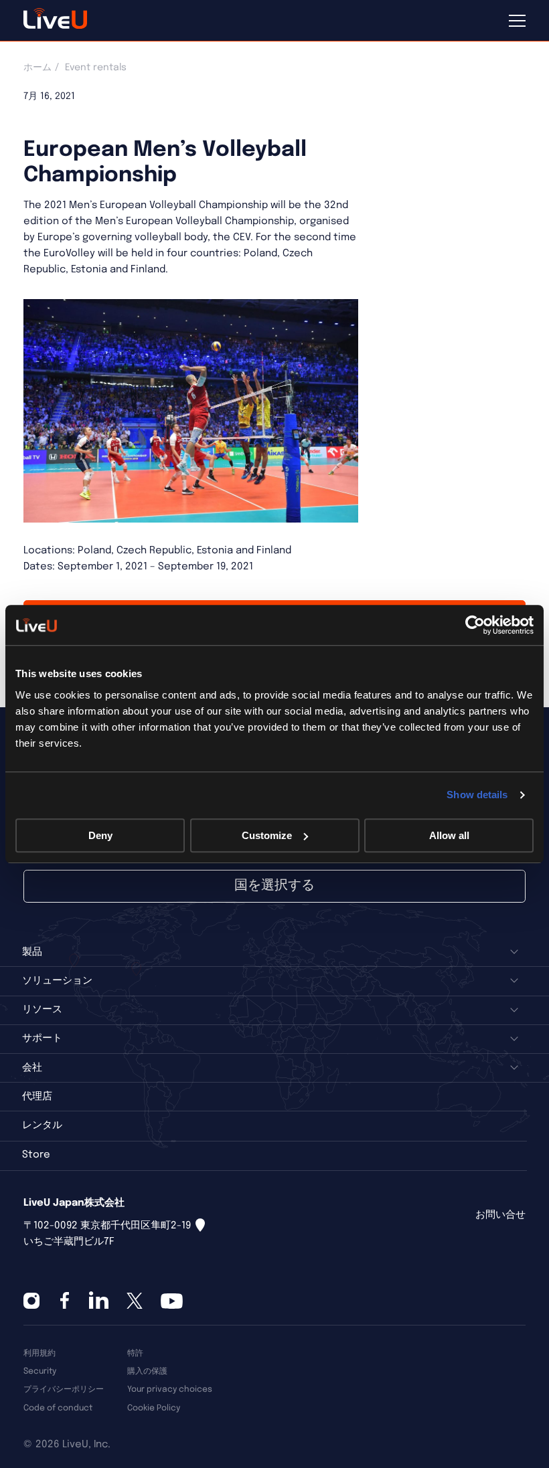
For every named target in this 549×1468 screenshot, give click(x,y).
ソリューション (57, 981)
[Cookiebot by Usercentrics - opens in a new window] (475, 625)
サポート (42, 1038)
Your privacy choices (169, 1389)
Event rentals (96, 67)
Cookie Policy (153, 1408)
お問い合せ (500, 1215)
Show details (477, 794)
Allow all (449, 835)
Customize (267, 835)
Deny (100, 835)
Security (39, 1371)
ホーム (37, 67)
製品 (32, 952)
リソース (42, 1009)
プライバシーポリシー (63, 1389)
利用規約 (39, 1353)
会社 (32, 1068)
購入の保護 (147, 1371)
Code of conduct (57, 1408)
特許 (135, 1353)
